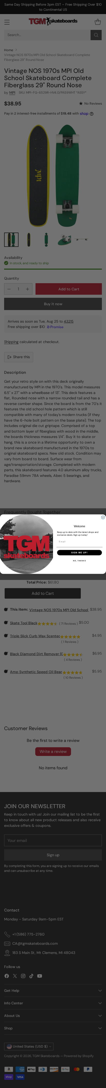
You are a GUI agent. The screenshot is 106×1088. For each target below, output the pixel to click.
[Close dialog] (103, 517)
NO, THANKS (79, 561)
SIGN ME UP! (79, 552)
